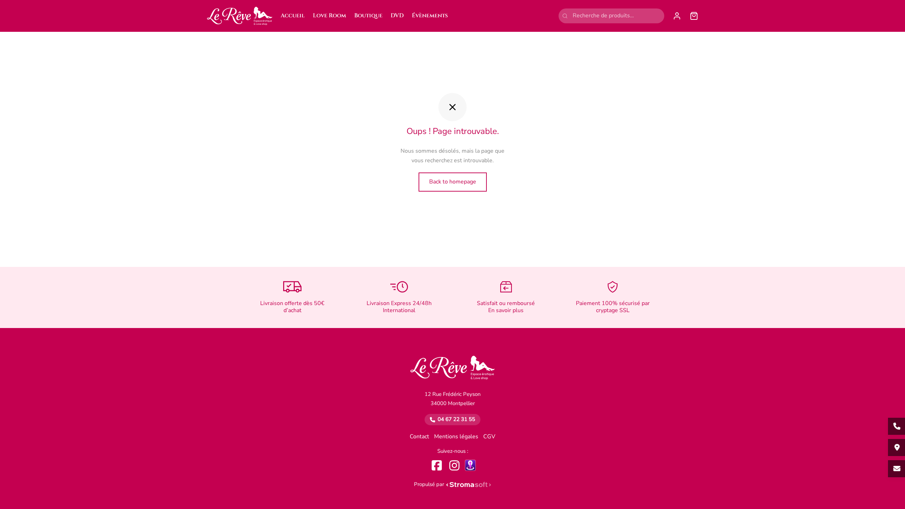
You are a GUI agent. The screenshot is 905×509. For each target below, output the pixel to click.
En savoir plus (506, 310)
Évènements (430, 15)
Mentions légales (456, 436)
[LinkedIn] (470, 465)
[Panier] (694, 16)
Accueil (293, 15)
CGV (489, 436)
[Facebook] (436, 465)
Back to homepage (452, 182)
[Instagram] (454, 465)
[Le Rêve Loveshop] (452, 371)
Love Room (329, 15)
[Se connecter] (677, 16)
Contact (419, 436)
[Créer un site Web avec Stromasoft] (468, 484)
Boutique (368, 15)
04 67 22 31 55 (456, 419)
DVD (397, 15)
